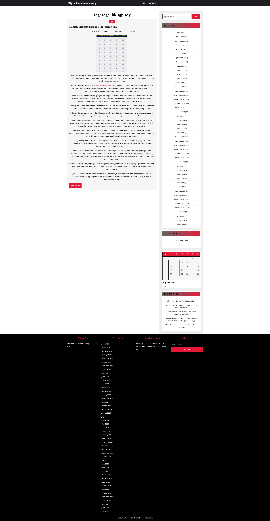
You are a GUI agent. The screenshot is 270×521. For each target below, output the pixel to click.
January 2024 (180, 141)
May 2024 (180, 124)
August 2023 (180, 162)
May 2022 (180, 224)
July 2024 (180, 116)
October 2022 (180, 203)
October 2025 (181, 53)
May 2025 (180, 74)
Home (144, 3)
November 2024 (180, 99)
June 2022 (180, 220)
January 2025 (180, 91)
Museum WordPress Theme (128, 518)
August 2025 (180, 62)
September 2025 (181, 58)
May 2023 (180, 174)
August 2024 (180, 112)
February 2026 (180, 41)
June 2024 (180, 120)
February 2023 (180, 187)
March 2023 (180, 183)
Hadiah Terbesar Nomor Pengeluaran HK (93, 26)
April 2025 (180, 78)
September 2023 (180, 158)
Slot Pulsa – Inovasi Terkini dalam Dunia (181, 301)
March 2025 (180, 83)
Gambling (152, 3)
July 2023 (180, 166)
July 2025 (180, 66)
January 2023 (180, 191)
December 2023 (180, 145)
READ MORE (76, 186)
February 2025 (180, 87)
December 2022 (180, 195)
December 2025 (181, 49)
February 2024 (180, 137)
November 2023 (180, 149)
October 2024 (180, 103)
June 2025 (180, 70)
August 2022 (180, 212)
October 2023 (180, 153)
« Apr (164, 286)
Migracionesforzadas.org (82, 3)
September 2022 (180, 208)
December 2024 (180, 95)
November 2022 (180, 199)
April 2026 (181, 33)
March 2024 (180, 133)
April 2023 (180, 178)
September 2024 (180, 108)
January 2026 (181, 45)
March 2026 (180, 37)
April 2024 (180, 128)
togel (112, 22)
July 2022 (180, 216)
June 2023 (180, 170)
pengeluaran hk (105, 85)
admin (106, 32)
